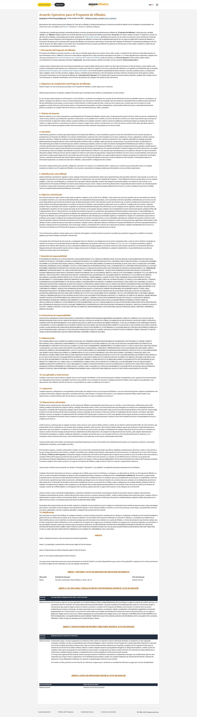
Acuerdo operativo (44, 712)
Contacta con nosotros (108, 712)
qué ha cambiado (110, 18)
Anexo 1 (66, 27)
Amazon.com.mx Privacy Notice (94, 687)
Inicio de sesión (44, 5)
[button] (151, 4)
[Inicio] (99, 4)
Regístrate (59, 5)
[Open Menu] (156, 4)
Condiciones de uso (87, 712)
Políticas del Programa (92, 37)
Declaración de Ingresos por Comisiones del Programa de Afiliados (78, 58)
